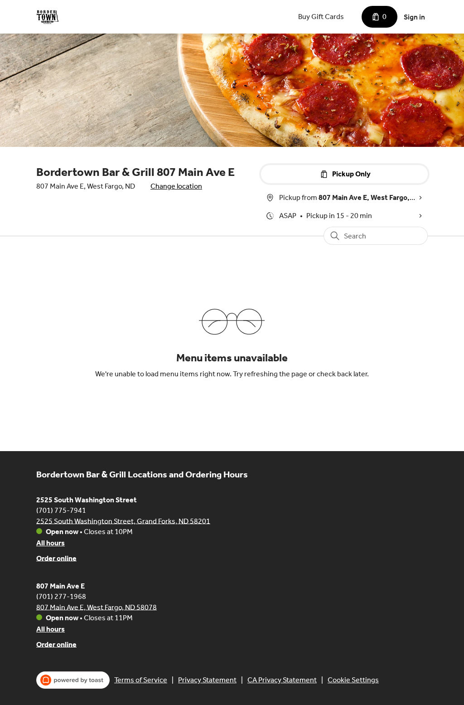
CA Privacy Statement (282, 680)
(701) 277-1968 (61, 596)
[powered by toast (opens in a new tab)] (73, 680)
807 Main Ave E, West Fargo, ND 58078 (96, 607)
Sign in (414, 17)
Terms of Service (140, 680)
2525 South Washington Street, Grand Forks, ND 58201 (123, 520)
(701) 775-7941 (61, 510)
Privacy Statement (207, 680)
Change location (176, 186)
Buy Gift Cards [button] (321, 16)
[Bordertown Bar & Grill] (47, 16)
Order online (56, 558)
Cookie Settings (353, 680)
